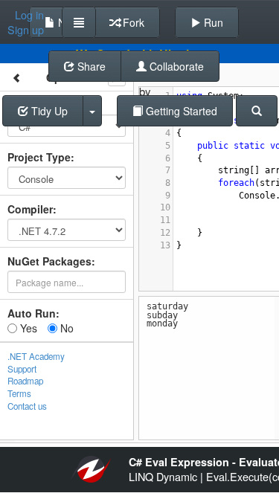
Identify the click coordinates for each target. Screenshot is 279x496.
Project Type (39, 156)
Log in (29, 14)
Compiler (30, 209)
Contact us (27, 406)
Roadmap (25, 381)
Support (21, 369)
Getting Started (180, 110)
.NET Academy (36, 356)
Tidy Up (48, 110)
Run (212, 22)
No (65, 328)
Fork (132, 22)
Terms (19, 393)
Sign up (25, 29)
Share (90, 66)
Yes (27, 328)
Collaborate (175, 66)
